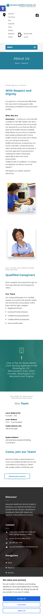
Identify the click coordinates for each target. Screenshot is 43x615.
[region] (21, 596)
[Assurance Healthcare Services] (21, 5)
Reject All (21, 611)
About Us (11, 568)
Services (11, 573)
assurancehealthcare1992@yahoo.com (23, 547)
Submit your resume (17, 476)
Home (17, 63)
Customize (21, 605)
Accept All (21, 599)
